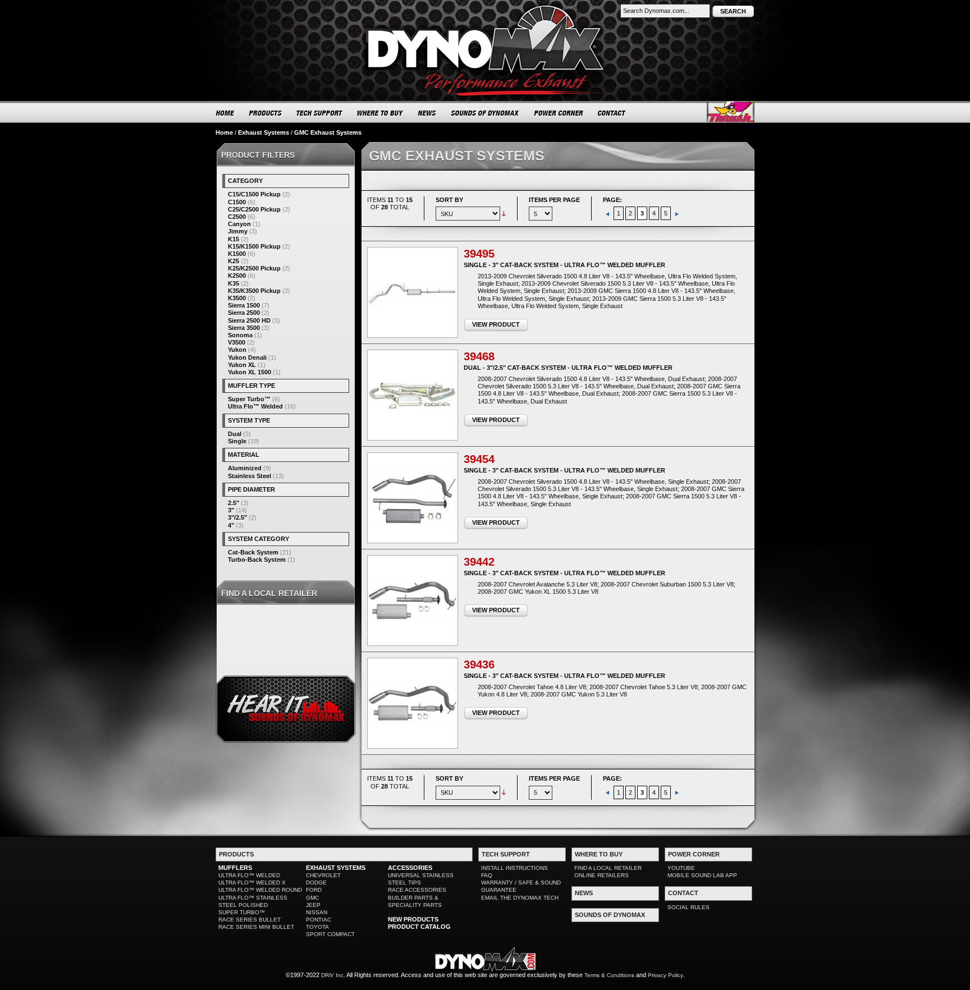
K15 (233, 239)
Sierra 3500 (244, 327)
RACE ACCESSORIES (417, 890)
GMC (312, 898)
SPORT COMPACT (330, 934)
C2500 (237, 216)
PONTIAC (318, 919)
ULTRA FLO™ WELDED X (252, 882)
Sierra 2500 (244, 312)
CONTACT (612, 113)
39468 (479, 356)
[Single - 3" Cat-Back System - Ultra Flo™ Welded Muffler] (412, 292)
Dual (234, 433)
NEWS (427, 113)
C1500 (237, 202)
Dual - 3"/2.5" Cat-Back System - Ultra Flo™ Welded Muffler (568, 367)
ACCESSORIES (410, 867)
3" (231, 510)
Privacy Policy (665, 975)
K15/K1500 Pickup (254, 246)
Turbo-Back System (257, 559)
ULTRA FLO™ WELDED (249, 875)
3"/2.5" (237, 517)
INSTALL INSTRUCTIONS (514, 868)
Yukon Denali (247, 357)
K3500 (237, 298)
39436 (479, 664)
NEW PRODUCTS (413, 919)
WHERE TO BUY (380, 113)
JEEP (313, 905)
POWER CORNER (559, 113)
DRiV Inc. (333, 975)
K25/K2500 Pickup (254, 268)
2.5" (233, 502)
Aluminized (245, 468)
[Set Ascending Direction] (504, 213)
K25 (233, 261)
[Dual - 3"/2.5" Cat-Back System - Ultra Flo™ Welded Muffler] (412, 395)
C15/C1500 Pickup (254, 194)
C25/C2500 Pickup (254, 209)
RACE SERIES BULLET (249, 919)
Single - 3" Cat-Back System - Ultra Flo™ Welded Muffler (564, 265)
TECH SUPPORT (319, 113)
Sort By (449, 199)
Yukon (237, 349)
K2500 (237, 275)
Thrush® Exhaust (730, 112)
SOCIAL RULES (688, 907)
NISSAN (316, 912)
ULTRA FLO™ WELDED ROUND (260, 890)
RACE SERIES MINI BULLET (256, 927)
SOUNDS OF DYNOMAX (485, 113)
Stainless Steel (249, 476)
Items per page (554, 199)
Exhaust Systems (263, 132)
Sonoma (240, 335)
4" (231, 525)
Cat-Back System (253, 552)
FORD (314, 890)
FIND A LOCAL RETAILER (608, 868)
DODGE (316, 882)
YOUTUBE (681, 868)
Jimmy (238, 231)
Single (237, 441)
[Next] (676, 213)
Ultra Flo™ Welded (255, 406)
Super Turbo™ (249, 399)
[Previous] (608, 213)
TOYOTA (317, 927)
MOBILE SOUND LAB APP (702, 875)
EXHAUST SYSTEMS (335, 867)
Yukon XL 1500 (249, 372)
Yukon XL (242, 364)
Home (224, 132)
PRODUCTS (265, 113)
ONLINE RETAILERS (601, 875)
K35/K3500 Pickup (254, 290)
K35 (233, 283)
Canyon (239, 224)
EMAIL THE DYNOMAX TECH (520, 898)
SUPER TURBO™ (241, 912)
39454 (479, 459)
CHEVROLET (323, 875)
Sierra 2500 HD (249, 320)
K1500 (237, 253)
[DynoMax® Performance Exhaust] (485, 7)
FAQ (486, 875)
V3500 (236, 342)
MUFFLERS (235, 867)
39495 (479, 253)
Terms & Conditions (609, 975)
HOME (225, 113)
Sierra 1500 (244, 305)
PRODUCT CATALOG (419, 926)
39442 (479, 562)
